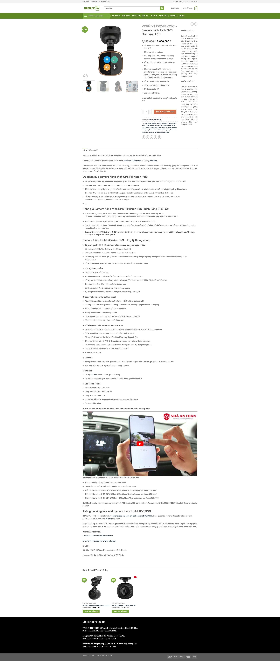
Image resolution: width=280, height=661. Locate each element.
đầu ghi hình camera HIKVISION (139, 516)
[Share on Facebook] (143, 137)
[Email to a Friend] (151, 137)
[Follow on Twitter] (194, 1)
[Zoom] (85, 76)
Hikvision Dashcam (169, 27)
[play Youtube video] (140, 443)
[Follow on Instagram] (192, 1)
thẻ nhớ (93, 375)
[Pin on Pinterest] (155, 137)
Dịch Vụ (145, 16)
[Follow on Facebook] (190, 1)
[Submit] (162, 8)
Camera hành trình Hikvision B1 (124, 605)
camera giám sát (118, 516)
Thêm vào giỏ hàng (165, 112)
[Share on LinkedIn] (159, 137)
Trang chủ (116, 16)
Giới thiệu (126, 16)
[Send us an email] (196, 1)
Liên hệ (181, 16)
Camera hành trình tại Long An (159, 130)
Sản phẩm (136, 16)
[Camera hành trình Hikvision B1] (125, 587)
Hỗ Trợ (173, 16)
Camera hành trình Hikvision (154, 128)
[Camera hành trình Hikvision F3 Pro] (96, 587)
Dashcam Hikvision (163, 132)
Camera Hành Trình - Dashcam (158, 26)
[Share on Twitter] (147, 137)
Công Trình (163, 16)
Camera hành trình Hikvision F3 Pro (96, 605)
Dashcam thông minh (132, 161)
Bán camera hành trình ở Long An (156, 123)
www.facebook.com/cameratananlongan (99, 541)
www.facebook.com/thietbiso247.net (98, 536)
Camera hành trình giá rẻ (154, 125)
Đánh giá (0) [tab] (93, 150)
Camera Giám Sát (159, 25)
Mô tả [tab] (85, 150)
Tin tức (154, 16)
